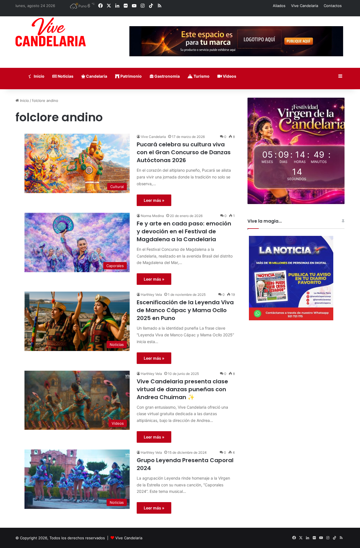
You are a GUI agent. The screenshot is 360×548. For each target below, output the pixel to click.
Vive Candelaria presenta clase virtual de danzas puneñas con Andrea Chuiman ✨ (182, 389)
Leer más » (154, 200)
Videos (229, 76)
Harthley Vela (151, 294)
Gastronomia (167, 76)
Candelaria (96, 76)
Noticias (65, 76)
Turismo (201, 76)
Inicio (38, 76)
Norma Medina (152, 216)
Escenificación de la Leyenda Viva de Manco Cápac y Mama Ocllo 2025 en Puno (185, 310)
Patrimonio (131, 76)
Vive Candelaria (304, 5)
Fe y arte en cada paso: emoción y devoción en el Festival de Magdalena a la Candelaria (184, 231)
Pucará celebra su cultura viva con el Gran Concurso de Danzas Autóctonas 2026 (184, 152)
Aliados (279, 5)
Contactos (333, 5)
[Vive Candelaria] (50, 31)
